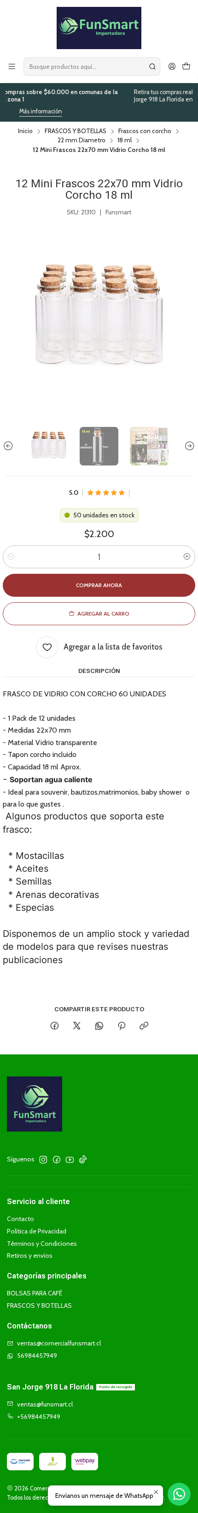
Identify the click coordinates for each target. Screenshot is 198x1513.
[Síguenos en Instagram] (43, 1159)
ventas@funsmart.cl (45, 1404)
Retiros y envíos (29, 1255)
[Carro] (186, 66)
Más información (27, 111)
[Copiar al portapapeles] (143, 1026)
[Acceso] (172, 66)
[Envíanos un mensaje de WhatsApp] (179, 1494)
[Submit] (152, 66)
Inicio (25, 131)
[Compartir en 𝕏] (77, 1026)
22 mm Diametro (81, 140)
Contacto (20, 1219)
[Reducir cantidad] (11, 557)
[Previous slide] (10, 446)
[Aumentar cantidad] (187, 557)
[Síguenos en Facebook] (56, 1159)
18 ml (124, 140)
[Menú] (12, 66)
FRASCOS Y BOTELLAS (75, 131)
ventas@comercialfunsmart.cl (59, 1343)
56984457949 (37, 1355)
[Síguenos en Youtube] (69, 1159)
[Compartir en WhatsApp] (99, 1026)
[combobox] (91, 66)
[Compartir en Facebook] (54, 1026)
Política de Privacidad (36, 1231)
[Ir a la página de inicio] (99, 28)
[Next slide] (188, 446)
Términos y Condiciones (42, 1243)
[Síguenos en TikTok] (82, 1159)
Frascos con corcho (144, 131)
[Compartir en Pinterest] (121, 1026)
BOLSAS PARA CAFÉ (34, 1293)
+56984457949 (38, 1416)
